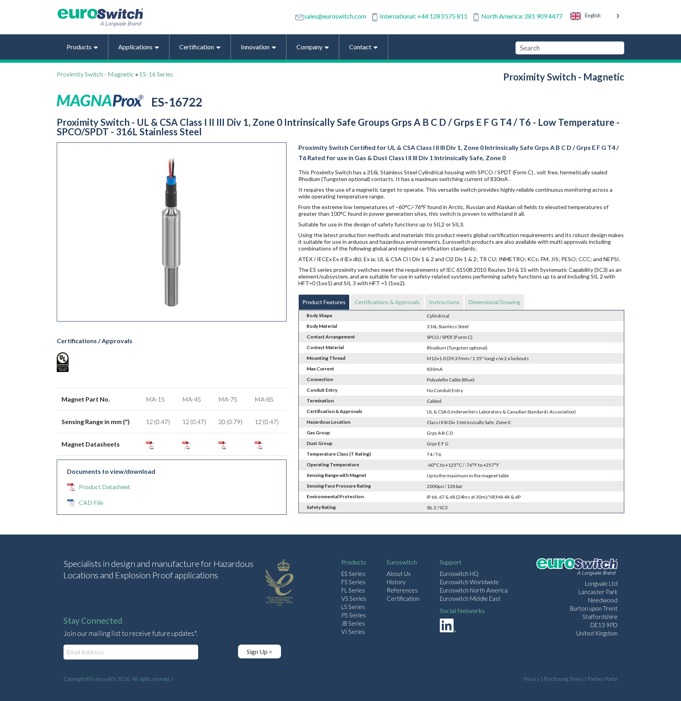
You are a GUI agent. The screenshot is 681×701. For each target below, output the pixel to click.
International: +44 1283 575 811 (423, 16)
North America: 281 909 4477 (521, 16)
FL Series (353, 590)
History (396, 581)
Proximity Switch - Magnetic (95, 74)
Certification (403, 598)
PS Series (353, 615)
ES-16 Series (156, 74)
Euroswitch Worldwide (469, 581)
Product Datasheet (104, 486)
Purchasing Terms (563, 679)
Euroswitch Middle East (470, 598)
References (402, 590)
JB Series (353, 623)
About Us (399, 573)
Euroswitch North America (474, 590)
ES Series (353, 573)
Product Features (324, 302)
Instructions (444, 302)
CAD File (91, 502)
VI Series (353, 631)
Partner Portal (603, 679)
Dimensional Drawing (494, 302)
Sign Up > (259, 651)
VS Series (353, 598)
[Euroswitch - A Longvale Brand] (577, 568)
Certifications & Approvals (387, 302)
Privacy (532, 679)
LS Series (353, 606)
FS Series (353, 581)
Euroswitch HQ (459, 573)
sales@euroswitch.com (335, 16)
